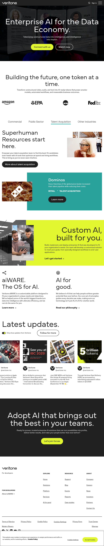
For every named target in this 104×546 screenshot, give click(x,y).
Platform (46, 491)
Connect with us (42, 46)
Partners (89, 502)
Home (45, 479)
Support (68, 479)
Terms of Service (8, 522)
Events (67, 491)
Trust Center (93, 522)
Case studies (69, 502)
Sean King (34, 377)
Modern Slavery (7, 526)
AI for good (47, 502)
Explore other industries (17, 162)
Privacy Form (77, 522)
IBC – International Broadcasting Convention (35, 381)
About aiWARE (7, 494)
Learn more (57, 199)
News (88, 491)
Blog (66, 485)
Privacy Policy (26, 522)
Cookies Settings (60, 522)
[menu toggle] (100, 3)
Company (89, 479)
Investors (89, 497)
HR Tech (66, 379)
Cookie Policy (42, 522)
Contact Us (90, 508)
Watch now (64, 46)
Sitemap (95, 526)
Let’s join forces (52, 440)
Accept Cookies (90, 540)
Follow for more (48, 332)
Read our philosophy (66, 307)
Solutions (46, 485)
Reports (68, 497)
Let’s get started (53, 258)
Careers (89, 485)
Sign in (94, 3)
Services (46, 497)
